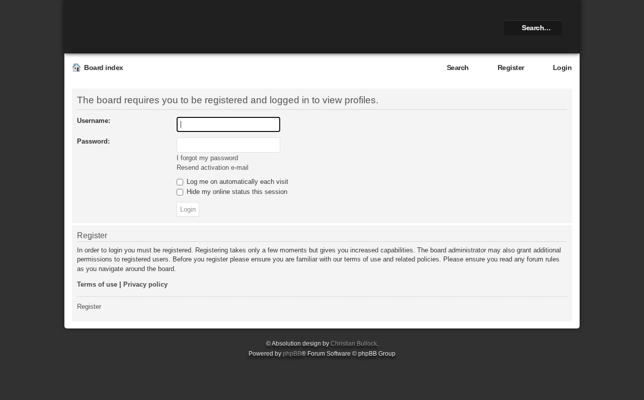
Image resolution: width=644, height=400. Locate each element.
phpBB (292, 353)
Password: (93, 141)
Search (458, 67)
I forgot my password (207, 158)
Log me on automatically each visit (236, 181)
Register (511, 67)
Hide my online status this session (236, 191)
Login (562, 67)
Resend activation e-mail (213, 167)
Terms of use (97, 284)
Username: (93, 120)
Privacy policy (145, 284)
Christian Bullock (354, 343)
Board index (103, 67)
